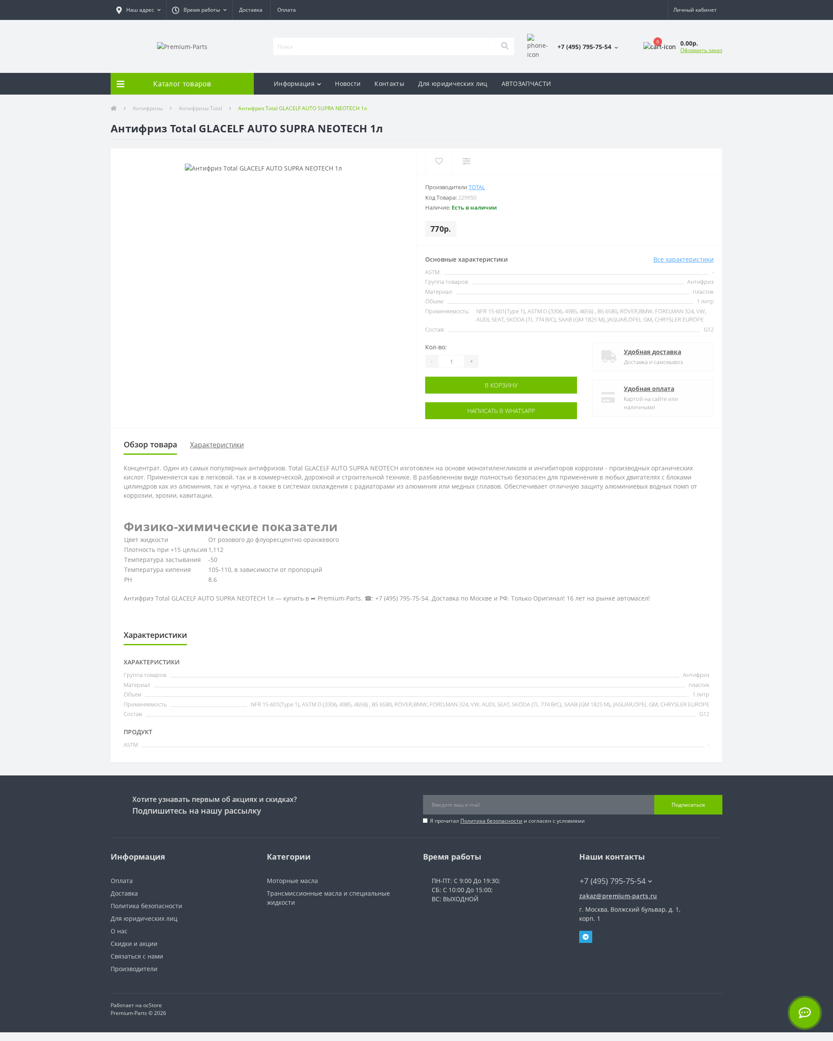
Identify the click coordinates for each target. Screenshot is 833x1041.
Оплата (286, 9)
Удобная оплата (649, 388)
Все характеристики (683, 259)
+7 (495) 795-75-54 (606, 868)
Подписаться (688, 804)
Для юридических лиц (453, 83)
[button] (138, 10)
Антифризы (148, 108)
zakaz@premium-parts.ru (618, 896)
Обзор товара (150, 444)
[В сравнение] (466, 161)
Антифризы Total (200, 108)
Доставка (250, 9)
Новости (348, 83)
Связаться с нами (137, 956)
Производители (134, 969)
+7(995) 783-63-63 (606, 889)
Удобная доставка (652, 352)
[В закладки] (439, 161)
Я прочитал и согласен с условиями (507, 820)
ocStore (152, 1005)
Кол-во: (436, 347)
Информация (294, 83)
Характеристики (217, 445)
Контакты (389, 83)
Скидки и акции (134, 943)
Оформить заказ (701, 50)
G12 (709, 329)
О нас (119, 931)
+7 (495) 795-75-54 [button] (613, 881)
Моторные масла (292, 881)
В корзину (462, 385)
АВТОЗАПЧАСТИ (526, 83)
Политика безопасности (491, 820)
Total (477, 187)
